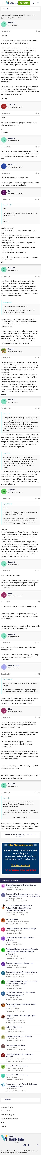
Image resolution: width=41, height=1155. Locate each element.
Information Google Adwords (17, 1066)
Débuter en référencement (21, 921)
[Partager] (36, 31)
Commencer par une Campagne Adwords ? (22, 972)
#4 (39, 173)
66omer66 (9, 1009)
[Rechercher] (38, 3)
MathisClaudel (10, 974)
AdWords (16, 887)
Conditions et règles (7, 1115)
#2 (39, 113)
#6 (39, 276)
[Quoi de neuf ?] (33, 3)
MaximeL (9, 986)
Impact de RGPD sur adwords (17, 1075)
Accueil (3, 1126)
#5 (39, 199)
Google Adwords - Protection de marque (21, 929)
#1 (39, 31)
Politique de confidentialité (9, 1118)
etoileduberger (10, 899)
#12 (38, 643)
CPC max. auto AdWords (15, 1045)
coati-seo (9, 956)
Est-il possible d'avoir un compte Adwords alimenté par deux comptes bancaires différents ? (22, 951)
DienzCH (9, 997)
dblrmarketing (10, 931)
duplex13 (6, 18)
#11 (38, 602)
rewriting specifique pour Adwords (19, 1036)
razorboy (9, 921)
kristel (8, 1077)
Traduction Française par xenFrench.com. (14, 1153)
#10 (38, 571)
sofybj (8, 1020)
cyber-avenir (10, 1059)
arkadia (8, 965)
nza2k (8, 1088)
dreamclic (9, 887)
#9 (39, 498)
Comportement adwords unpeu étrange (21, 885)
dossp (8, 1029)
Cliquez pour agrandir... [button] (20, 523)
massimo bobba (11, 1068)
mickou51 (9, 913)
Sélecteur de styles (7, 1107)
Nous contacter (6, 1111)
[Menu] (3, 3)
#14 (38, 718)
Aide (2, 1122)
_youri (8, 1047)
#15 (38, 792)
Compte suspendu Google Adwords (19, 963)
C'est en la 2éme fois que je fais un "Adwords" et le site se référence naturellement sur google (19, 908)
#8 (39, 408)
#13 (38, 674)
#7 (39, 358)
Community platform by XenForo (20, 1151)
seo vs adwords (12, 919)
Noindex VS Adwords (14, 1027)
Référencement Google (20, 913)
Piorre (8, 942)
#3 (39, 147)
